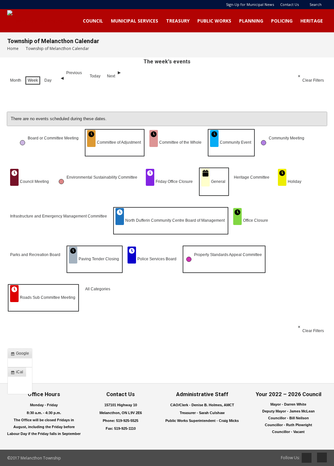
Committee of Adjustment (119, 142)
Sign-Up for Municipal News (250, 4)
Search (316, 4)
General (218, 181)
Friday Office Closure (174, 181)
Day (48, 80)
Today (95, 76)
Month (15, 80)
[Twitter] (306, 458)
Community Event (235, 142)
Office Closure (255, 220)
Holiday (294, 181)
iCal (18, 373)
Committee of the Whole (180, 142)
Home (13, 48)
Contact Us (289, 4)
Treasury (178, 21)
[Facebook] (319, 457)
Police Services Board (156, 259)
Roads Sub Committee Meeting (47, 297)
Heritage (311, 21)
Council (93, 21)
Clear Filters (313, 80)
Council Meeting (34, 181)
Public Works (214, 21)
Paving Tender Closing (99, 259)
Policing (282, 21)
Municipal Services (134, 21)
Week (33, 80)
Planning (251, 21)
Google (21, 354)
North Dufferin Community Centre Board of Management (175, 220)
